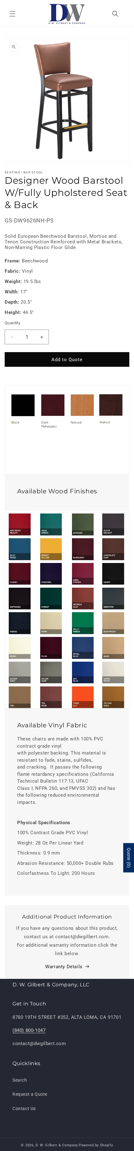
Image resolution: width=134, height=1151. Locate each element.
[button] (12, 14)
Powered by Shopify (96, 1145)
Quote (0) (128, 858)
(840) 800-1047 (28, 1030)
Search (19, 1080)
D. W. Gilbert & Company (57, 1145)
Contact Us (24, 1108)
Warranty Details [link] (64, 966)
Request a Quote (29, 1094)
